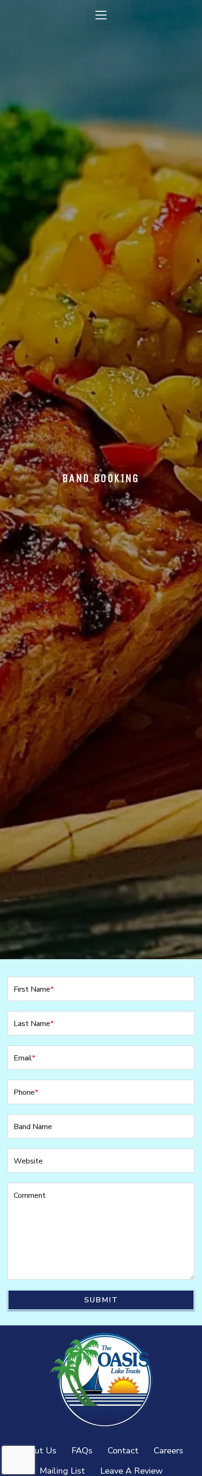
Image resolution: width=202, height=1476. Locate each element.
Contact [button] (127, 1450)
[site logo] (101, 1380)
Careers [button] (172, 1450)
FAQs (82, 1450)
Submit (101, 1300)
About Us (37, 1450)
